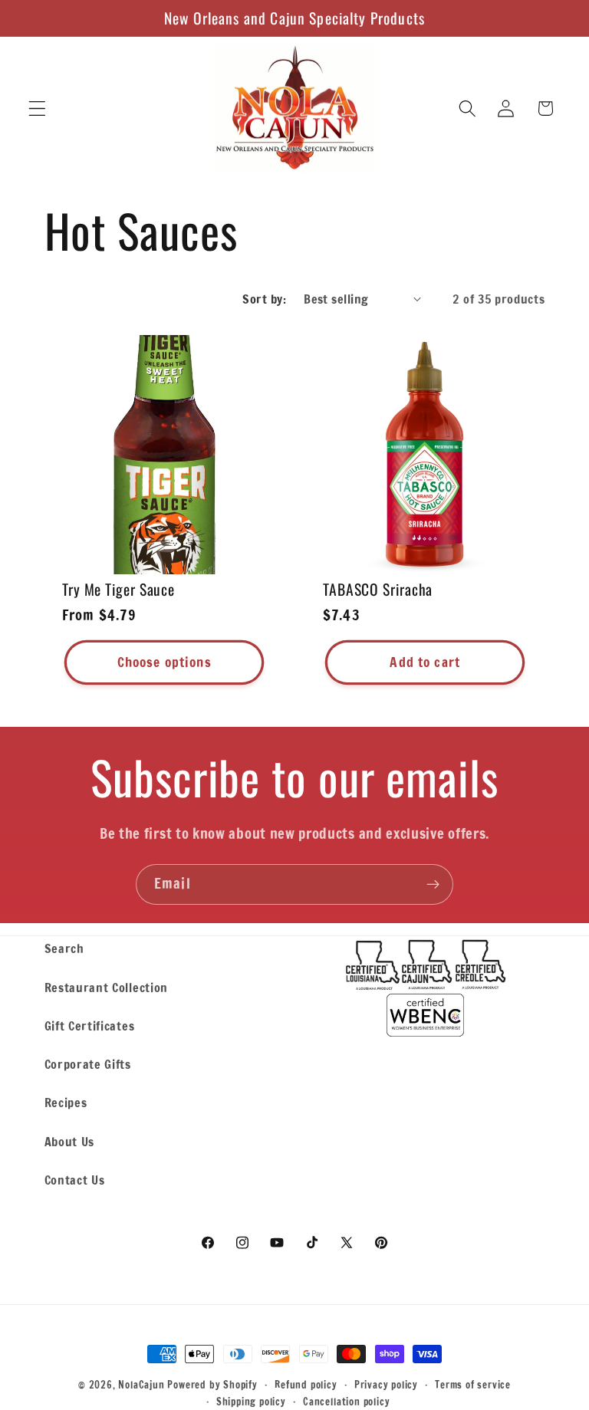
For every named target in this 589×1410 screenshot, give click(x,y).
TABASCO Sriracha (378, 589)
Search (64, 948)
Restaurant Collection (106, 987)
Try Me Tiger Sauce (118, 589)
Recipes (65, 1102)
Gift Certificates (89, 1025)
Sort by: (264, 298)
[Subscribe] (432, 884)
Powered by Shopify (212, 1385)
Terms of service (473, 1385)
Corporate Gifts (87, 1064)
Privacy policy (386, 1385)
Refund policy (306, 1385)
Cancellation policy (346, 1401)
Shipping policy (251, 1401)
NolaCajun (141, 1385)
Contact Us (74, 1179)
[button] (37, 108)
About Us (69, 1141)
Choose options (164, 662)
